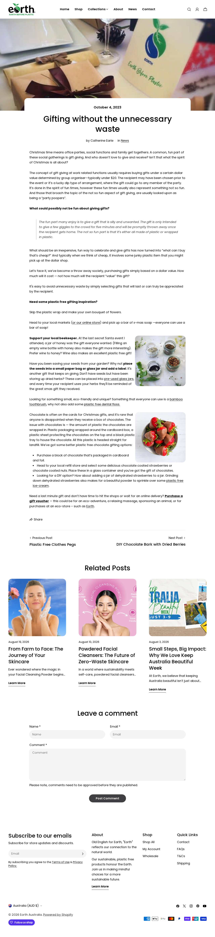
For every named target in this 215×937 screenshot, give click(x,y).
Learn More (100, 886)
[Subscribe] (82, 853)
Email (115, 726)
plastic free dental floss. (102, 404)
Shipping (183, 863)
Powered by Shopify (58, 915)
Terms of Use (61, 862)
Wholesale (150, 856)
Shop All (149, 842)
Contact (183, 842)
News (125, 140)
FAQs (181, 849)
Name (35, 726)
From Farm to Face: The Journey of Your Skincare (35, 655)
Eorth (90, 506)
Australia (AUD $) (26, 906)
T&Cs (181, 856)
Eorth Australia (31, 915)
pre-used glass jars (119, 379)
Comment (38, 745)
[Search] (189, 9)
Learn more (16, 683)
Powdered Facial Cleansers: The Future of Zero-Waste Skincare (107, 655)
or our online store (86, 322)
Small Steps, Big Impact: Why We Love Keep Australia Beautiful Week (177, 658)
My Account (151, 849)
